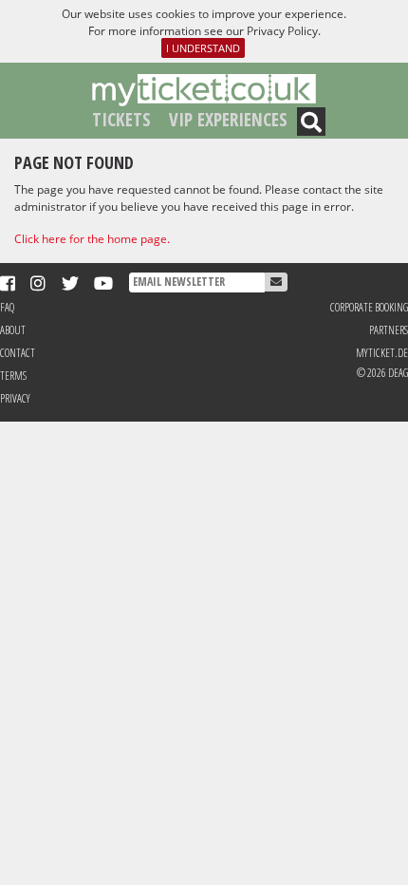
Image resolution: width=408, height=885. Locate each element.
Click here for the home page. (92, 239)
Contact (17, 353)
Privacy (15, 398)
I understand (203, 48)
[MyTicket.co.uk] (204, 89)
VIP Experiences (228, 119)
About (13, 330)
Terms (13, 375)
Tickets (121, 119)
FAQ (7, 307)
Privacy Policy (282, 31)
